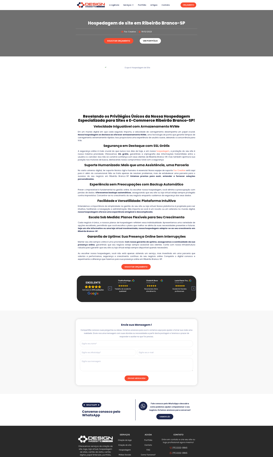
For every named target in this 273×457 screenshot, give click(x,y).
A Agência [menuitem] (114, 5)
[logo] (91, 5)
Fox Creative (179, 170)
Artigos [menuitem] (153, 5)
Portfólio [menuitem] (142, 5)
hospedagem (162, 151)
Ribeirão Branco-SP (174, 120)
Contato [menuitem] (166, 5)
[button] (133, 5)
